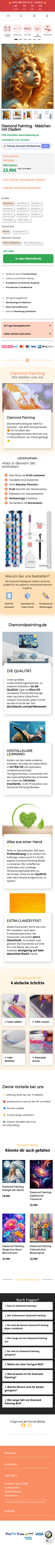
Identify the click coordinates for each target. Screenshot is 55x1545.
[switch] (48, 1540)
